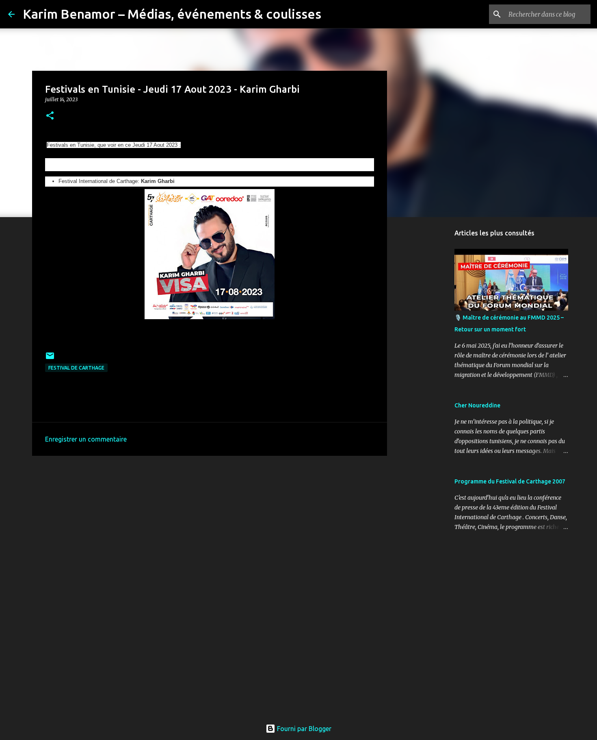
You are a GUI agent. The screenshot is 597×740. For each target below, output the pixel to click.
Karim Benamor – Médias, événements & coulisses (172, 14)
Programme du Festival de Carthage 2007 (509, 481)
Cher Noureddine (477, 405)
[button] (50, 116)
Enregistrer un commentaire (86, 439)
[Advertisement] (209, 525)
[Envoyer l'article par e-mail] (50, 358)
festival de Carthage (76, 367)
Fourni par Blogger (303, 728)
